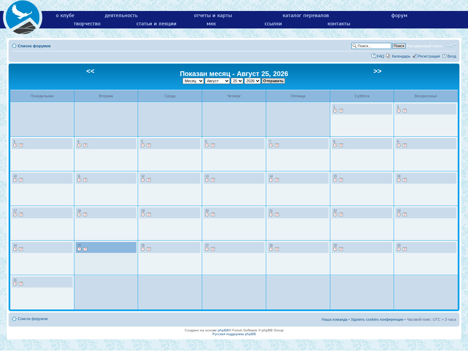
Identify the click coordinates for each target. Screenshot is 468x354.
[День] (335, 111)
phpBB (223, 330)
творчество (87, 23)
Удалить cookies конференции (377, 319)
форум (399, 15)
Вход (451, 56)
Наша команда (334, 319)
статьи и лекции (156, 23)
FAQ (380, 56)
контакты (339, 23)
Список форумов (34, 46)
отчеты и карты (213, 15)
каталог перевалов (306, 15)
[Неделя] (341, 111)
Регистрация (429, 56)
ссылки (273, 23)
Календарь (401, 56)
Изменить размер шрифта (451, 45)
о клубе (65, 15)
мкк (211, 23)
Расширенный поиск (424, 46)
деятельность (121, 15)
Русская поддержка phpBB (234, 334)
